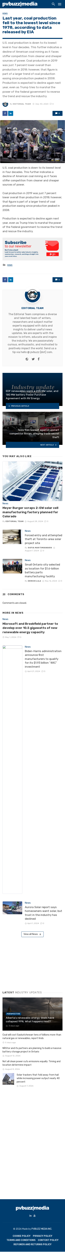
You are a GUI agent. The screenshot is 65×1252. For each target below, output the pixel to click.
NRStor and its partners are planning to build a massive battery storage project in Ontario (31, 1050)
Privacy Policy (42, 1236)
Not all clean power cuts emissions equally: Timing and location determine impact (31, 1063)
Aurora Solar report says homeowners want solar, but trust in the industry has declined (43, 913)
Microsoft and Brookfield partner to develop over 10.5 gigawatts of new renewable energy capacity (30, 628)
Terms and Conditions (21, 1240)
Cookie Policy (21, 1236)
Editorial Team (22, 104)
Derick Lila (34, 581)
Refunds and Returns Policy (33, 1244)
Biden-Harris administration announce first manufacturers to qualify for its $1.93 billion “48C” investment (43, 658)
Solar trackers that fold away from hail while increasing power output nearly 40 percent (38, 1078)
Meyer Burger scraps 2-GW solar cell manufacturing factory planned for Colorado (30, 512)
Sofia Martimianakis (40, 547)
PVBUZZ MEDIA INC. (42, 1229)
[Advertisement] (27, 962)
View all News (31, 934)
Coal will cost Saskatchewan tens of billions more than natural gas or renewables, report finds (31, 1036)
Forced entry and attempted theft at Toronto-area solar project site (43, 539)
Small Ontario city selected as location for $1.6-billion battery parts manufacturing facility (42, 570)
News (5, 13)
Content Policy (48, 1240)
